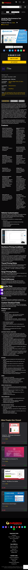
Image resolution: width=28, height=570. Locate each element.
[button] (25, 7)
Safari (10, 82)
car (16, 92)
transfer (23, 94)
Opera (21, 81)
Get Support (14, 62)
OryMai (13, 22)
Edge (14, 81)
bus (12, 92)
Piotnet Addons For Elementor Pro (10, 459)
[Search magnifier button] (20, 7)
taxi (20, 94)
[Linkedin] (22, 527)
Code (8, 12)
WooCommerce (12, 85)
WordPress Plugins (15, 12)
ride (18, 94)
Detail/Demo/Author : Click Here (8, 79)
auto (5, 92)
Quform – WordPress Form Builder (10, 481)
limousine (11, 94)
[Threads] (9, 527)
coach (18, 92)
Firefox (17, 81)
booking (9, 92)
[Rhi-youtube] (19, 527)
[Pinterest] (14, 527)
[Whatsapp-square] (14, 529)
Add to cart (14, 58)
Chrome (10, 81)
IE (19, 81)
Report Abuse (5, 24)
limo (8, 94)
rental (15, 94)
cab (14, 92)
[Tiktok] (17, 527)
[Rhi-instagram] (6, 527)
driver (21, 92)
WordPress (11, 88)
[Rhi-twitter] (11, 527)
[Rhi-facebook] (3, 527)
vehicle (3, 95)
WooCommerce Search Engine (9, 503)
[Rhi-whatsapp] (25, 527)
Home (2, 12)
